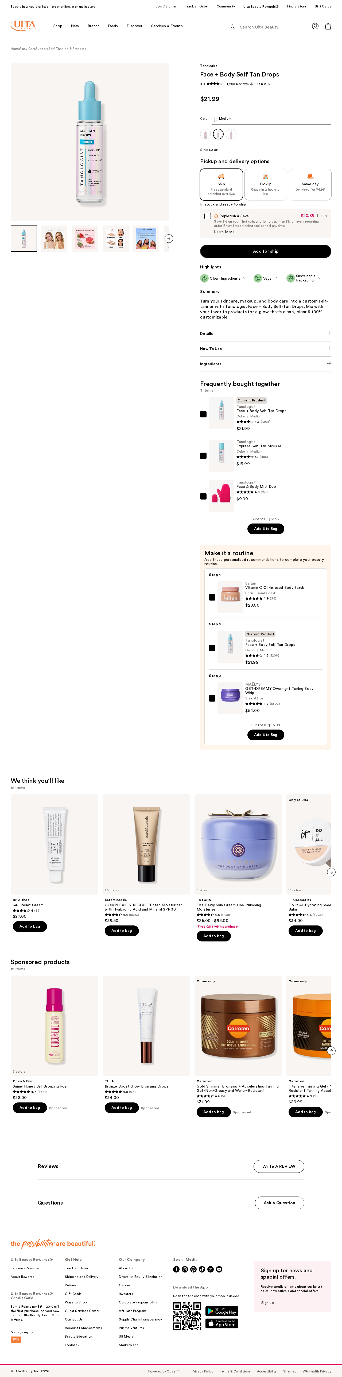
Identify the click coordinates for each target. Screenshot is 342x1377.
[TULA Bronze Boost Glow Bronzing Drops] (146, 1038)
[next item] (169, 238)
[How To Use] (265, 348)
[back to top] (326, 1361)
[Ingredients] (265, 364)
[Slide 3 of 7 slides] (85, 239)
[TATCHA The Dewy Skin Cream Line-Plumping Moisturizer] (238, 861)
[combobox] (265, 120)
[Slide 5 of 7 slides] (146, 239)
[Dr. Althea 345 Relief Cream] (54, 856)
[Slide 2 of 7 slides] (54, 239)
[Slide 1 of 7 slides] (24, 239)
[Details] (265, 333)
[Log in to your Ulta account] (315, 26)
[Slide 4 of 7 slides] (116, 239)
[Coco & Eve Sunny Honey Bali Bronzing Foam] (54, 1038)
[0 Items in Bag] (328, 26)
